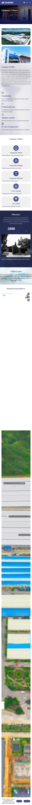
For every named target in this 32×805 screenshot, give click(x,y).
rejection (27, 801)
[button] (3, 231)
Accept (19, 801)
